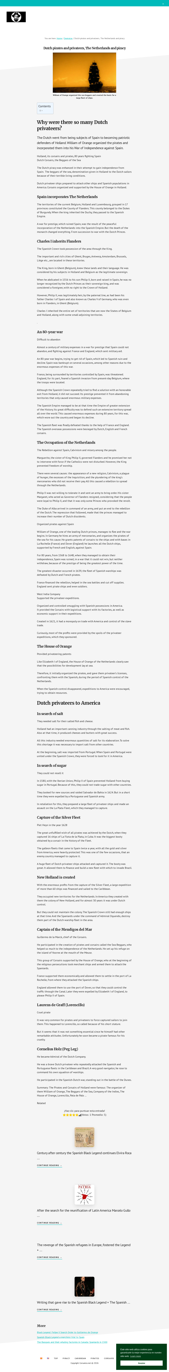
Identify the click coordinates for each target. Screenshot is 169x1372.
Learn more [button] (135, 1356)
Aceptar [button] (141, 1363)
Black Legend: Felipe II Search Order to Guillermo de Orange (67, 1332)
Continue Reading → (49, 1165)
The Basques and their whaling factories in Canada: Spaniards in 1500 (72, 1342)
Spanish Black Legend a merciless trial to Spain (60, 1337)
